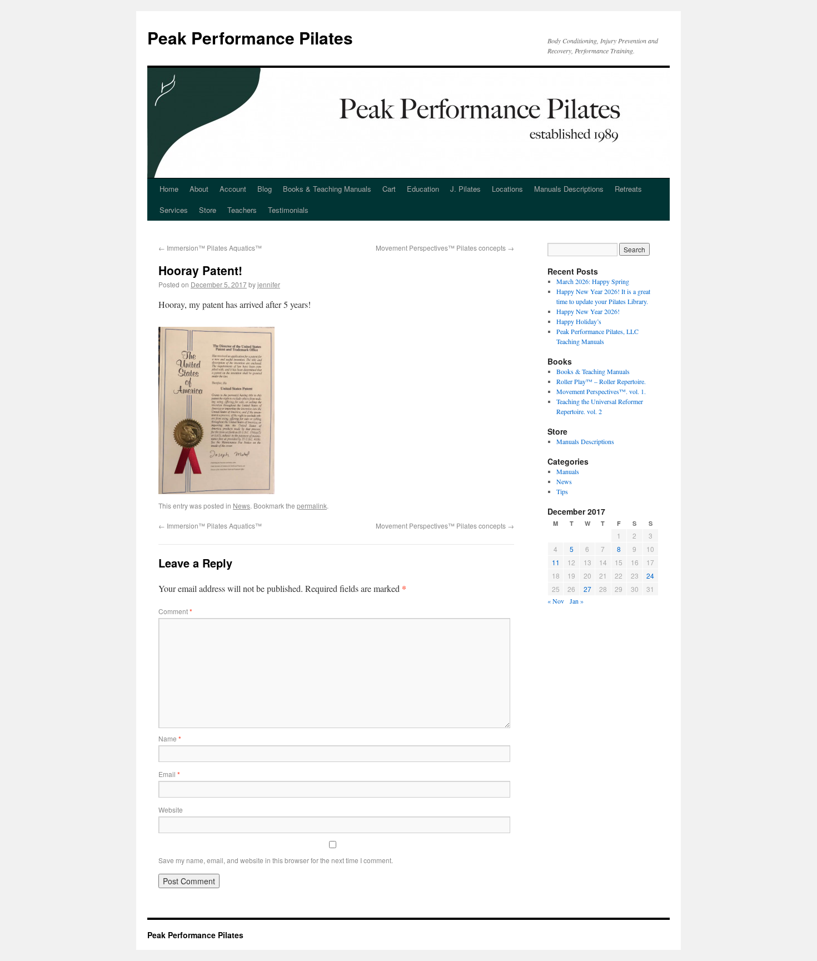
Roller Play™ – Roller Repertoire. (601, 381)
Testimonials (288, 210)
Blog (264, 188)
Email (169, 774)
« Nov (555, 600)
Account (233, 188)
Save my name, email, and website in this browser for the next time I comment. (275, 860)
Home (169, 188)
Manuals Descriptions (569, 188)
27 (587, 589)
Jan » (577, 600)
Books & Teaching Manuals (327, 188)
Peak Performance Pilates (250, 37)
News (241, 505)
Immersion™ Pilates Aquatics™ (210, 247)
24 (650, 575)
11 (556, 562)
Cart (389, 188)
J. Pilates (465, 188)
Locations (507, 188)
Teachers (242, 210)
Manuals (567, 471)
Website (170, 809)
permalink (312, 505)
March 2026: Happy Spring (592, 281)
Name (169, 738)
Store (207, 210)
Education (423, 188)
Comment (175, 611)
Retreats (628, 188)
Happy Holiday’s (578, 321)
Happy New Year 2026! (588, 311)
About (199, 188)
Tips (562, 491)
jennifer (268, 284)
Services (174, 210)
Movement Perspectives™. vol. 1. (601, 391)
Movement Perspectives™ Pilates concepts (445, 247)
